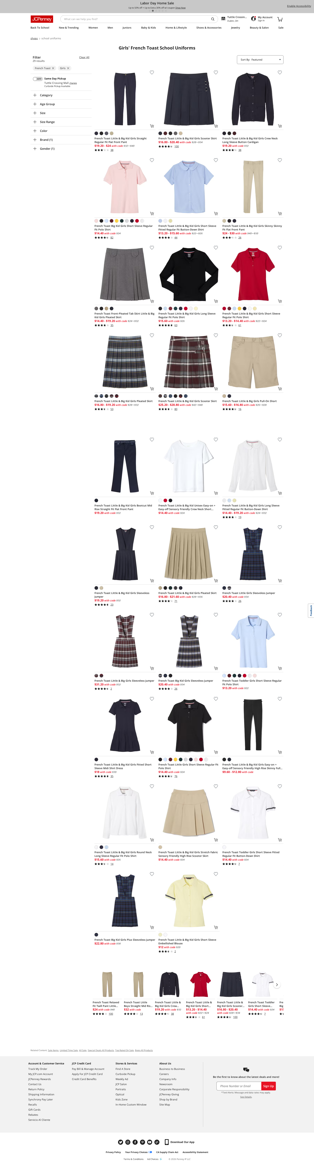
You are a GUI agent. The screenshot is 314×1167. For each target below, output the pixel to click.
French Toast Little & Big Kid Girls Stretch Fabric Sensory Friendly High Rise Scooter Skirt (188, 854)
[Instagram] (128, 1142)
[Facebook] (135, 1142)
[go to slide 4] (159, 11)
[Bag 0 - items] (279, 19)
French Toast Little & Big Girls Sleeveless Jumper (124, 680)
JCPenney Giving (169, 1094)
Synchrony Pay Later (40, 1099)
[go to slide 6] (166, 11)
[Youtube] (150, 1142)
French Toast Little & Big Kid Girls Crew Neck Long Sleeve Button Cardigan (250, 140)
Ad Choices (152, 1159)
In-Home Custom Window (131, 1104)
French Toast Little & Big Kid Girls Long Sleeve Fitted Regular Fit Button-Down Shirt (250, 507)
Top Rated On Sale (124, 1050)
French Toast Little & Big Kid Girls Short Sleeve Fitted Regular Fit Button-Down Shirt (187, 227)
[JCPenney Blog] (157, 1142)
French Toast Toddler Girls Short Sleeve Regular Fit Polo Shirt (252, 682)
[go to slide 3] (156, 11)
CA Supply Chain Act (167, 1152)
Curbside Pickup (125, 1074)
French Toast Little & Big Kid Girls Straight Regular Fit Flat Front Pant (120, 140)
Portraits (121, 1089)
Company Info (167, 1079)
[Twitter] (121, 1142)
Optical (120, 1094)
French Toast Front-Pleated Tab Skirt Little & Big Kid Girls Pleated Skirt (124, 315)
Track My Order (37, 1069)
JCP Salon (121, 1084)
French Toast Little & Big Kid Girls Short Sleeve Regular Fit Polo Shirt (251, 315)
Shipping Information (41, 1094)
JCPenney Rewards (39, 1079)
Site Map (164, 1104)
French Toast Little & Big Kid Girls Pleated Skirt (123, 401)
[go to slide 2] (153, 11)
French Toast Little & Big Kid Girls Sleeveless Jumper (121, 594)
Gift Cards (34, 1109)
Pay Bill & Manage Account (88, 1069)
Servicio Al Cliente (39, 1120)
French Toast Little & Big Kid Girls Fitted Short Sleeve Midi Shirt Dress (123, 766)
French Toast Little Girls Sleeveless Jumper (248, 593)
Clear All (84, 57)
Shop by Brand (168, 1099)
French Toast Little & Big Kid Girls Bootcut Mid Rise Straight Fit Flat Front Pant (123, 507)
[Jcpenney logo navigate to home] (42, 19)
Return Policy (36, 1089)
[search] (214, 19)
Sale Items (53, 1050)
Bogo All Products (144, 1050)
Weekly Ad (122, 1079)
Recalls (32, 1104)
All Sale (82, 1050)
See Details (246, 1096)
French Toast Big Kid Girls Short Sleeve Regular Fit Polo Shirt (123, 227)
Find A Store (123, 1069)
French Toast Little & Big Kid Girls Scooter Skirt (187, 138)
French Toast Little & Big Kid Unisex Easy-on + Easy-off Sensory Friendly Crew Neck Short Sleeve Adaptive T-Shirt (186, 507)
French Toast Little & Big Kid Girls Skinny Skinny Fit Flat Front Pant (252, 227)
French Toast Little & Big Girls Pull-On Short (249, 401)
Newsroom (165, 1084)
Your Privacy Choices (136, 1152)
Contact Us (34, 1084)
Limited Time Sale (69, 1050)
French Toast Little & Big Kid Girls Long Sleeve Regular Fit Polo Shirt (187, 315)
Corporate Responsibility (174, 1089)
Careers (164, 1074)
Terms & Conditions (134, 1159)
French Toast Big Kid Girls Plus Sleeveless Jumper (124, 939)
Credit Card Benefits (84, 1079)
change (73, 83)
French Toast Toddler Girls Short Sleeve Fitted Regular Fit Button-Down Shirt (250, 854)
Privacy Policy (113, 1152)
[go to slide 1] (149, 11)
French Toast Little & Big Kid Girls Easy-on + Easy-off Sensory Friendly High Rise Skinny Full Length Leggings (251, 766)
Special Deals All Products (101, 1050)
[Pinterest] (142, 1142)
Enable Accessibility (299, 6)
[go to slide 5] (163, 11)
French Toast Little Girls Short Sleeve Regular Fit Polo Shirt (188, 766)
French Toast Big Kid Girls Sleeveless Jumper (185, 680)
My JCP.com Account (40, 1074)
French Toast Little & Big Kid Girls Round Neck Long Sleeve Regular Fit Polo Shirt (123, 854)
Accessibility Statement (195, 1152)
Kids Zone (122, 1099)
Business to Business (172, 1069)
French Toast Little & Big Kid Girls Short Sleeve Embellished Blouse (187, 941)
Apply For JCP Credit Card (87, 1074)
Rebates (33, 1114)
